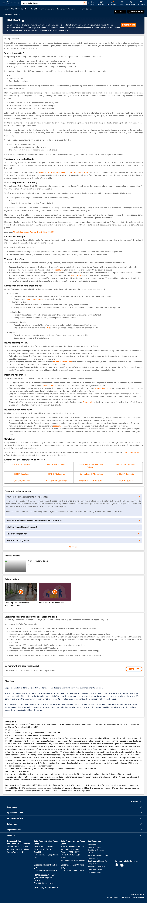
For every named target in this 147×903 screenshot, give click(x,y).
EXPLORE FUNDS (128, 25)
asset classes (58, 426)
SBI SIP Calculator (21, 474)
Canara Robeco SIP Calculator (91, 481)
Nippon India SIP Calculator (91, 474)
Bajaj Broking (93, 864)
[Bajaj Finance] (11, 3)
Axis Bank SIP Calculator (56, 481)
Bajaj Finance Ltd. (94, 847)
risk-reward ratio (49, 385)
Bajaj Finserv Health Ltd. (97, 867)
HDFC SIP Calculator (56, 474)
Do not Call (121, 11)
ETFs (48, 328)
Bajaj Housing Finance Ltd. (97, 861)
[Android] (116, 865)
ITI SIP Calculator (126, 481)
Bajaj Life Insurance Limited (98, 855)
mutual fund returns (131, 452)
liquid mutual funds (34, 299)
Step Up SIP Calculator (126, 464)
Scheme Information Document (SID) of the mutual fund (63, 172)
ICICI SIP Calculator (21, 481)
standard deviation (103, 388)
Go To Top (137, 801)
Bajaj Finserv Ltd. (94, 844)
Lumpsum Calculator (56, 464)
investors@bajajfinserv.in (74, 860)
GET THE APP (134, 669)
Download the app (137, 11)
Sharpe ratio (88, 402)
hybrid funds (76, 275)
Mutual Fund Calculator (21, 464)
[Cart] (122, 2)
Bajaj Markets (93, 858)
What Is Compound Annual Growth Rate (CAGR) (33, 232)
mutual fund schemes (62, 362)
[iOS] (122, 865)
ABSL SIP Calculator (125, 474)
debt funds (59, 270)
